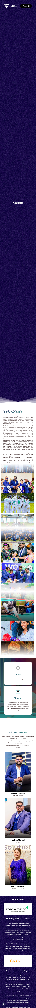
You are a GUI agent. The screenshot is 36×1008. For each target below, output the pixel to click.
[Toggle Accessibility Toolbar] (4, 1004)
